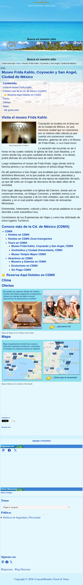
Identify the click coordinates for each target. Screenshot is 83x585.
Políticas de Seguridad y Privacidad (21, 517)
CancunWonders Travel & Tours (52, 579)
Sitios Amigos (6, 493)
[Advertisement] (41, 22)
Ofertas (6, 102)
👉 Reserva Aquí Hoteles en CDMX (22, 94)
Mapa (6, 106)
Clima (6, 98)
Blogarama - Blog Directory (16, 569)
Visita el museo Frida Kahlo (17, 87)
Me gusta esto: (11, 110)
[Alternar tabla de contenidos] (44, 83)
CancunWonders (41, 2)
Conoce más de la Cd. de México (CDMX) (25, 91)
